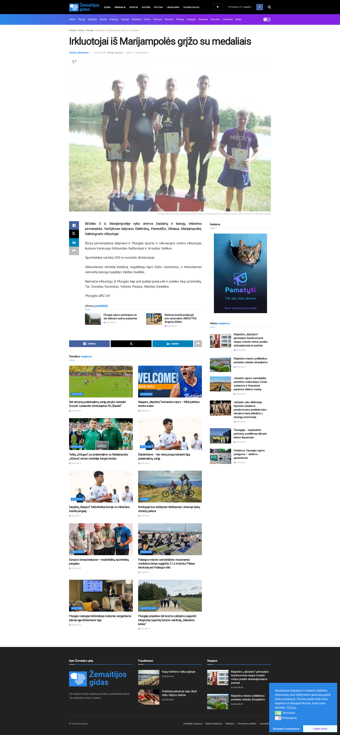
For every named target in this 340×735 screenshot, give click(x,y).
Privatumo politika (247, 723)
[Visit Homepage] (84, 7)
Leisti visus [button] (320, 728)
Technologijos (191, 7)
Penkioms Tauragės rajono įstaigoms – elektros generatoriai (249, 454)
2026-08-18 (76, 463)
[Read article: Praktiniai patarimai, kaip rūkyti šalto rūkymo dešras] (148, 697)
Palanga (180, 19)
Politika (158, 7)
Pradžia (72, 30)
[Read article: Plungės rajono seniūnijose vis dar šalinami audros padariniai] (93, 319)
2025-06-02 (169, 700)
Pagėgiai (191, 19)
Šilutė (238, 19)
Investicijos (148, 608)
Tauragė (125, 19)
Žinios (81, 30)
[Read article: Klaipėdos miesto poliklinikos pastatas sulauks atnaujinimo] (220, 364)
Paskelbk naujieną (192, 723)
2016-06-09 (100, 52)
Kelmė (147, 19)
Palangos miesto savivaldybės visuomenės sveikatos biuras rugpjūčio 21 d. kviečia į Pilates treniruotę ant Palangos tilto (166, 563)
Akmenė (169, 19)
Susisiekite (265, 723)
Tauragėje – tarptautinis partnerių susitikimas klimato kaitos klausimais (250, 433)
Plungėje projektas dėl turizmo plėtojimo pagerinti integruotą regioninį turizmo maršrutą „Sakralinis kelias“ (167, 620)
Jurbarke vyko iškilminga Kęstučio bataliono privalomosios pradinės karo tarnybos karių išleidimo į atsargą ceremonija (250, 410)
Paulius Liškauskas (79, 52)
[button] (278, 713)
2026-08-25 (110, 322)
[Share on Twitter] (74, 234)
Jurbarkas (227, 19)
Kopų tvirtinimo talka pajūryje (178, 671)
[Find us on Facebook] (259, 7)
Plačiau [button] (291, 707)
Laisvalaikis (173, 7)
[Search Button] (269, 7)
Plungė (81, 19)
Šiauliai (103, 19)
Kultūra (146, 7)
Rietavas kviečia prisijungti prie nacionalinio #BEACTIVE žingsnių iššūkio (181, 318)
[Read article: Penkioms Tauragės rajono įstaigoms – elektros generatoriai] (220, 456)
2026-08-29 (240, 350)
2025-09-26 (169, 676)
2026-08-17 (145, 463)
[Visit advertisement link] (240, 273)
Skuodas (215, 19)
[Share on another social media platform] (74, 251)
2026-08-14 (76, 568)
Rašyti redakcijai (213, 723)
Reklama (230, 723)
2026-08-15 (145, 516)
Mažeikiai (136, 19)
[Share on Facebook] (74, 225)
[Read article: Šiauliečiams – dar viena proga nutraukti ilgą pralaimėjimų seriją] (170, 434)
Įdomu (107, 7)
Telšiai (72, 19)
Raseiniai (203, 19)
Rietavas (157, 19)
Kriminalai (120, 7)
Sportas (133, 7)
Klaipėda (92, 19)
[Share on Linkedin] (74, 242)
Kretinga (114, 19)
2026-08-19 (76, 411)
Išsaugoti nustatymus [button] (286, 728)
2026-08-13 (145, 572)
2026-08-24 (171, 326)
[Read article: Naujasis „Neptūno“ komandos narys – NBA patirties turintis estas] (170, 381)
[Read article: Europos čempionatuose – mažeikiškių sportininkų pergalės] (101, 539)
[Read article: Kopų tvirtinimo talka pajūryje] (148, 677)
